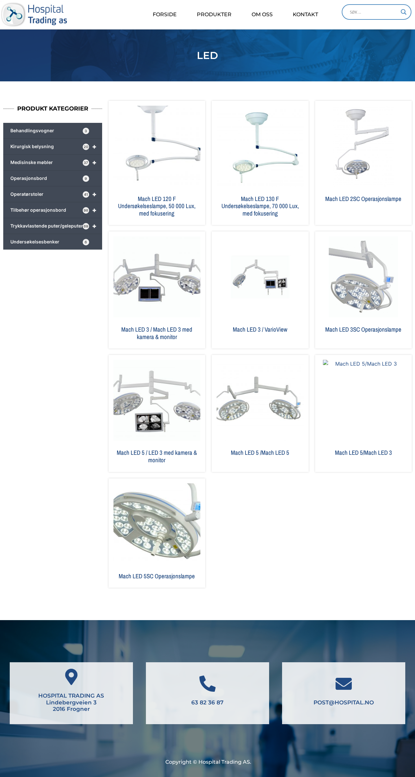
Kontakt (305, 14)
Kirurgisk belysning (53, 146)
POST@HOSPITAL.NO (344, 702)
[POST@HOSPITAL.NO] (344, 684)
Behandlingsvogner (48, 130)
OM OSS (262, 14)
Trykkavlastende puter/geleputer (53, 226)
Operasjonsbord (48, 178)
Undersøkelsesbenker (48, 241)
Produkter (214, 14)
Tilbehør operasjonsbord (53, 210)
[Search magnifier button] (403, 12)
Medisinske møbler (53, 162)
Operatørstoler (53, 194)
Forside (165, 14)
